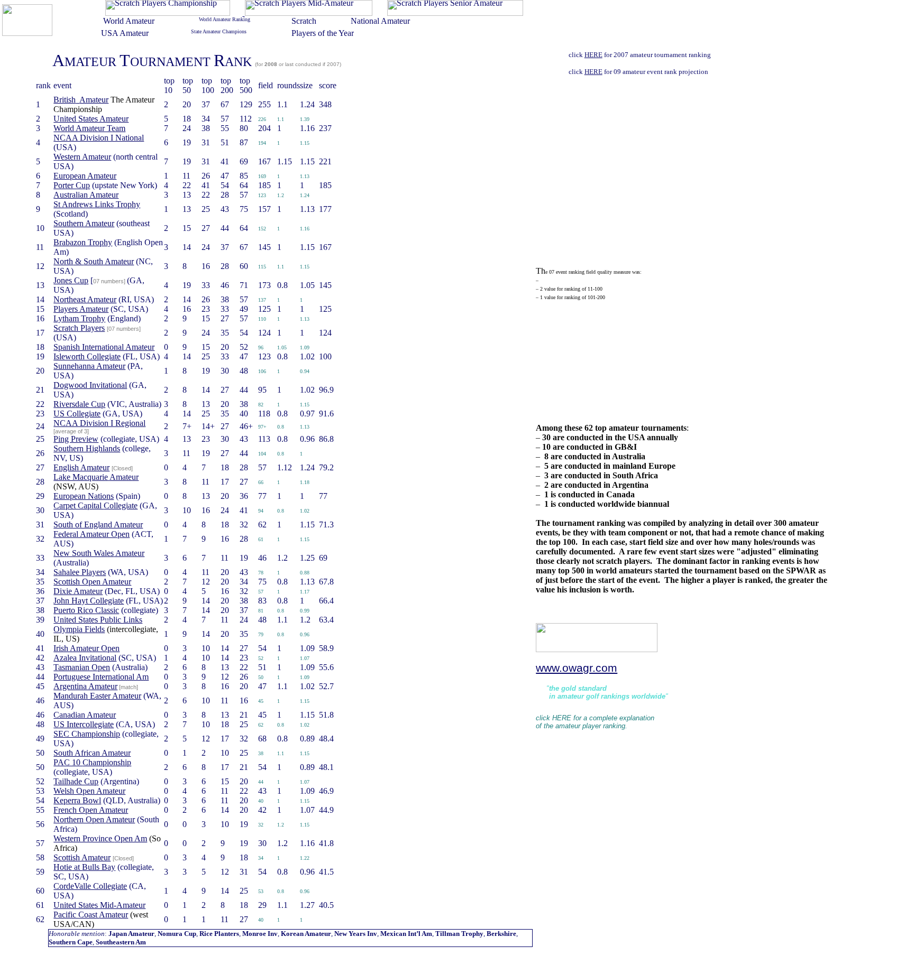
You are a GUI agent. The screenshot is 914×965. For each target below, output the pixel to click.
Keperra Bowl (77, 800)
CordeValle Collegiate (90, 886)
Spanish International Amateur (103, 346)
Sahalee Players (79, 572)
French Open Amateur (90, 809)
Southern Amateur (83, 223)
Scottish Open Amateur (92, 581)
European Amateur (84, 175)
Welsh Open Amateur (89, 790)
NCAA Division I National (98, 137)
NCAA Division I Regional (99, 423)
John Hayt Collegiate (88, 600)
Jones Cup (70, 280)
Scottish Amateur (82, 857)
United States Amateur (91, 118)
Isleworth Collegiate (87, 356)
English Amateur (81, 467)
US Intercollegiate (83, 724)
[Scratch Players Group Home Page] (27, 33)
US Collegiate (76, 413)
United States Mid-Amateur (99, 905)
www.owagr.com (576, 668)
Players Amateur (80, 308)
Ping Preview (75, 438)
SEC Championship (86, 733)
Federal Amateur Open (91, 534)
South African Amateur (92, 752)
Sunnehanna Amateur (89, 365)
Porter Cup (71, 185)
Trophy (96, 204)
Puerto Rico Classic (86, 610)
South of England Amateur (98, 524)
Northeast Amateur (84, 299)
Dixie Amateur (78, 591)
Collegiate (95, 505)
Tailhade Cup (75, 781)
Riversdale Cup (79, 404)
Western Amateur (82, 156)
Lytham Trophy (79, 318)
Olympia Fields (79, 629)
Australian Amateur (85, 194)
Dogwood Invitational (90, 385)
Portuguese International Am (101, 676)
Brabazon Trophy (82, 242)
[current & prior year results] (167, 12)
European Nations (83, 495)
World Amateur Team (89, 128)
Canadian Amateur (84, 714)
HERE (593, 55)
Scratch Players (79, 327)
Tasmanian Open (81, 667)
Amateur (98, 553)
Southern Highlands (86, 448)
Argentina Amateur (85, 686)
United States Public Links (97, 619)
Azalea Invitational (84, 657)
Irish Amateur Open (86, 648)
